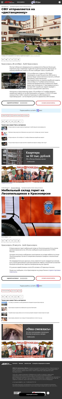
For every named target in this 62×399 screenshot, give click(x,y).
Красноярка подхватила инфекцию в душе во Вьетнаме (22, 307)
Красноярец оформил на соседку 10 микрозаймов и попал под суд (25, 318)
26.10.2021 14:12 (4, 6)
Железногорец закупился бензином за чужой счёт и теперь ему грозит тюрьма (28, 132)
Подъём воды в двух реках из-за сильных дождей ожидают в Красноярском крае (28, 312)
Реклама (21, 363)
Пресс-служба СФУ (35, 55)
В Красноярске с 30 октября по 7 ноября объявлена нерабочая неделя (26, 137)
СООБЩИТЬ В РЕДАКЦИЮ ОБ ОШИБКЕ (41, 363)
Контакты (15, 363)
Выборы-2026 (27, 363)
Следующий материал (32, 394)
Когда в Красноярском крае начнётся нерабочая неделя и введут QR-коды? (27, 142)
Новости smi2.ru (6, 183)
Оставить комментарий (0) (48, 103)
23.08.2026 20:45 (5, 187)
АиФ (10, 237)
